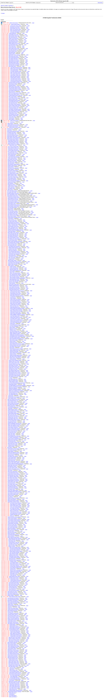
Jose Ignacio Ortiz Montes (14, 32)
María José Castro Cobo (12, 414)
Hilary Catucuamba (12, 257)
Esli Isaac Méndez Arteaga (14, 671)
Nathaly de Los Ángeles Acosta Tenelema (16, 390)
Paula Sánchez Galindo (13, 83)
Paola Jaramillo (10, 208)
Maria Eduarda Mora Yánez (14, 279)
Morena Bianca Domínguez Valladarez (16, 295)
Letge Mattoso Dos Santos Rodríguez (14, 238)
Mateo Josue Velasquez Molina (15, 29)
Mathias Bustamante (11, 405)
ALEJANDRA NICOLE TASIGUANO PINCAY (17, 336)
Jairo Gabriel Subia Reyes (13, 58)
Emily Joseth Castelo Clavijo (15, 73)
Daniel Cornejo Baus (11, 533)
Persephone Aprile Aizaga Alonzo (15, 559)
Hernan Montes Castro (12, 203)
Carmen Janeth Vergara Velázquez (15, 252)
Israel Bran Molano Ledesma (13, 614)
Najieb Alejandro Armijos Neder (14, 576)
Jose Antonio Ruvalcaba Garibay (15, 548)
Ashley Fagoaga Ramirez (12, 157)
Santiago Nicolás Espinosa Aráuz (13, 619)
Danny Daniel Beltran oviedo (12, 194)
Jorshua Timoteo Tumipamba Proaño (14, 438)
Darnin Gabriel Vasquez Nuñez (14, 48)
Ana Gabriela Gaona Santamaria (14, 246)
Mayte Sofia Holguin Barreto (12, 190)
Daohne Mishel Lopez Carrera (13, 481)
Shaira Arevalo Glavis (11, 482)
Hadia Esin (10, 606)
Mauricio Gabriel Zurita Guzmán (13, 410)
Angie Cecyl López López (12, 524)
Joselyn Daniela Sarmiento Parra (15, 270)
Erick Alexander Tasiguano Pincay (16, 81)
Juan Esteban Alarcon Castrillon (15, 513)
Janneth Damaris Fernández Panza (14, 217)
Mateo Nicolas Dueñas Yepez (13, 494)
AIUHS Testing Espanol (14, 22)
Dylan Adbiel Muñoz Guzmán (13, 228)
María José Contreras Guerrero (14, 639)
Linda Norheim (11, 694)
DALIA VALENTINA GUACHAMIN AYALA (17, 338)
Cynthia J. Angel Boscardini (13, 224)
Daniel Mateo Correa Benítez (13, 600)
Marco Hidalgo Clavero (12, 398)
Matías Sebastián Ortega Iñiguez (13, 537)
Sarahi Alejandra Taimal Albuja (13, 523)
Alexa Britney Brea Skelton (12, 477)
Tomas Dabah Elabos (14, 676)
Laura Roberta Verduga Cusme (14, 90)
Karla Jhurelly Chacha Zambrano (14, 104)
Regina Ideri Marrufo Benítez (15, 76)
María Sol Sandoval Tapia (13, 380)
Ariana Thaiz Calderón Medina (13, 490)
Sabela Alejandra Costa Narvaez (13, 480)
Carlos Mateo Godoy (12, 66)
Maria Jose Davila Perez (14, 510)
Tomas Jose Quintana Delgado (15, 506)
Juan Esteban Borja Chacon (14, 101)
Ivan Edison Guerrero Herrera (15, 337)
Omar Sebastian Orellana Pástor (15, 567)
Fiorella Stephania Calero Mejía (15, 580)
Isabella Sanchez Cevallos (12, 185)
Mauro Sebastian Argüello (14, 553)
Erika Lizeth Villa (12, 91)
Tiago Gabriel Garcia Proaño (15, 509)
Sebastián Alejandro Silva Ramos (14, 82)
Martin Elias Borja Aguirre (12, 532)
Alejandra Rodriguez (12, 85)
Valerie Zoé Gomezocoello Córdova (15, 92)
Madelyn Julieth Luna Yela (12, 264)
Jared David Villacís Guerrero (13, 152)
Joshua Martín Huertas (13, 384)
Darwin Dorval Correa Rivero (13, 656)
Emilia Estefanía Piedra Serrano (13, 448)
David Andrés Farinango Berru (13, 622)
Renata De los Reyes (11, 184)
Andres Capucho (11, 265)
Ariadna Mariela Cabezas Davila (12, 195)
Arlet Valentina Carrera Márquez (13, 214)
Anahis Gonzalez (13, 341)
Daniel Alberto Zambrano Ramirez (13, 501)
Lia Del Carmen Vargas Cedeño (15, 25)
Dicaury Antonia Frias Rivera (13, 654)
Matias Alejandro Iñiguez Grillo (14, 35)
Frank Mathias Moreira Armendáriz (16, 309)
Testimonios (11, 5)
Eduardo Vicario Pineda (12, 160)
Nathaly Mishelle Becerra (13, 42)
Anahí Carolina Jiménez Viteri (14, 362)
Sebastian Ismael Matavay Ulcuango (15, 386)
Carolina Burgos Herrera (14, 578)
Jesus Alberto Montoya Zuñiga (14, 687)
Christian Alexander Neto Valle (13, 233)
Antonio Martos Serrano (12, 620)
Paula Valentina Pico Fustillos (15, 504)
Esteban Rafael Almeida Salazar (13, 413)
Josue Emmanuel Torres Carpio (15, 275)
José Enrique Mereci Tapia (11, 133)
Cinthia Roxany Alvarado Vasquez (14, 197)
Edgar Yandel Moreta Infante (15, 30)
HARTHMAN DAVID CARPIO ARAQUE (14, 491)
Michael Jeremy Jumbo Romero (15, 357)
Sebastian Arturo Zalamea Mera (15, 571)
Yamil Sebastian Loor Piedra (14, 114)
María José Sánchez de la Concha (14, 399)
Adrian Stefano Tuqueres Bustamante (13, 137)
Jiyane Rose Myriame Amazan (15, 80)
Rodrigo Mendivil (11, 166)
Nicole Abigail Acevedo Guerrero (14, 100)
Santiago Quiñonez (13, 353)
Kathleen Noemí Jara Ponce (13, 417)
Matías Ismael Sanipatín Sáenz (13, 529)
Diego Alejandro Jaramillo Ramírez (14, 164)
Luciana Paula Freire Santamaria (13, 156)
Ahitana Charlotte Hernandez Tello (14, 461)
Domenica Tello (10, 611)
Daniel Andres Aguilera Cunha (13, 662)
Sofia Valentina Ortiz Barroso (13, 236)
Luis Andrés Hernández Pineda (15, 71)
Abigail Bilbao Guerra (13, 573)
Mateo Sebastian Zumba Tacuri (14, 371)
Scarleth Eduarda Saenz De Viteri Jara (15, 95)
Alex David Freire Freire (13, 102)
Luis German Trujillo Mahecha (13, 437)
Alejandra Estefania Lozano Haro (13, 193)
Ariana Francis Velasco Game (13, 176)
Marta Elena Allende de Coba (13, 657)
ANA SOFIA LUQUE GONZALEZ (15, 356)
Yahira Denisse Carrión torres (13, 149)
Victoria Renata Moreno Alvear (13, 472)
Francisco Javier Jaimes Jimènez (14, 462)
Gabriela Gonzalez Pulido (13, 554)
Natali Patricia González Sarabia (14, 681)
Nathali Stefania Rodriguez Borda (16, 634)
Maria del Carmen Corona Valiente (15, 637)
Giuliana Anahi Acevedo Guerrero (13, 124)
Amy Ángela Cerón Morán (14, 508)
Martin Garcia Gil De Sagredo (15, 303)
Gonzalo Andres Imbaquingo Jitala (16, 566)
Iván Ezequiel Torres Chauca (15, 291)
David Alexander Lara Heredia (14, 64)
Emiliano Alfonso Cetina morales (14, 127)
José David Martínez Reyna (14, 629)
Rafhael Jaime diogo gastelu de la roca (17, 290)
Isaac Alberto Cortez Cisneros (15, 346)
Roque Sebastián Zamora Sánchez (14, 204)
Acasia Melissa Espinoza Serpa (14, 97)
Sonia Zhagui (9, 447)
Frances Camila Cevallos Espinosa (14, 428)
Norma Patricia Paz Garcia (12, 591)
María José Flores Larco (14, 305)
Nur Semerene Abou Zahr (12, 245)
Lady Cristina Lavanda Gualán (13, 146)
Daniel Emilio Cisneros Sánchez (14, 54)
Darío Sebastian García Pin (15, 581)
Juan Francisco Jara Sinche (13, 256)
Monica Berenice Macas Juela (15, 563)
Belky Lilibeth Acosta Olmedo (15, 633)
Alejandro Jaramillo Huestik (13, 115)
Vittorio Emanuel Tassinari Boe (13, 609)
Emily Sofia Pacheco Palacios (14, 590)
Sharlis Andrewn (10, 451)
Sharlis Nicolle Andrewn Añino (13, 487)
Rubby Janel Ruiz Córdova (12, 175)
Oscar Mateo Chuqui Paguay (13, 652)
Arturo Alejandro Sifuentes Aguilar (14, 87)
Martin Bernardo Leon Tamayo (13, 475)
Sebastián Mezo (13, 568)
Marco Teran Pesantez (13, 96)
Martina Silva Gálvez (11, 434)
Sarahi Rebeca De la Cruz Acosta (14, 374)
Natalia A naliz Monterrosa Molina (14, 429)
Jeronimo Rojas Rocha (13, 586)
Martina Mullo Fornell (13, 145)
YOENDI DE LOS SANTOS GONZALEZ (17, 334)
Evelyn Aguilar (12, 271)
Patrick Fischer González (12, 518)
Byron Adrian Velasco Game (13, 484)
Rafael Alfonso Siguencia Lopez (13, 649)
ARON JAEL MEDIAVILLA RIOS (13, 425)
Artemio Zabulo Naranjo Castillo (15, 505)
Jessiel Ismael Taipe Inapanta (14, 280)
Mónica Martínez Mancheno (12, 642)
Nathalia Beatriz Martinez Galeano (14, 419)
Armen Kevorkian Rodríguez (13, 525)
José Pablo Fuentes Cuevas (15, 318)
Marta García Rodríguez (13, 250)
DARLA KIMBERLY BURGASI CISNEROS (17, 314)
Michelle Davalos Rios (12, 441)
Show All (2, 5)
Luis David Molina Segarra (12, 207)
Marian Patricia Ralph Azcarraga (13, 594)
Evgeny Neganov (13, 298)
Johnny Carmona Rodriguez (15, 632)
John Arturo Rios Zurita (12, 432)
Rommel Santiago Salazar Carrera (14, 605)
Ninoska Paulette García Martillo (13, 403)
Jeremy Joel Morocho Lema (13, 227)
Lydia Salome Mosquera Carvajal (16, 67)
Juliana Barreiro (10, 218)
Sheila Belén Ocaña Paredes (14, 556)
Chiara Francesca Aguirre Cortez (15, 511)
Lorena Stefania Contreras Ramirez (14, 520)
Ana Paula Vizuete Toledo (12, 221)
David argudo (12, 347)
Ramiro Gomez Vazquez (12, 216)
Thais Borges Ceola (11, 489)
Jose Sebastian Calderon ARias (13, 476)
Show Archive (100, 2)
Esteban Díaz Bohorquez (12, 179)
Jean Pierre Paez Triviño (12, 544)
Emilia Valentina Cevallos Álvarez (14, 202)
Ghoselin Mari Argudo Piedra (14, 582)
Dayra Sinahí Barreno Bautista (14, 57)
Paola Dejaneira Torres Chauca (15, 293)
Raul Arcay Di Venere (13, 328)
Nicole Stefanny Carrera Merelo (13, 651)
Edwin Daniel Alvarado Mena (13, 592)
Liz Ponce (10, 377)
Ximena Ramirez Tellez (12, 648)
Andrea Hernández (13, 358)
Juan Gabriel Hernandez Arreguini (13, 653)
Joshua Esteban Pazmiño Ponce (13, 150)
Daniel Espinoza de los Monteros (13, 138)
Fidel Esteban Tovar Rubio (13, 365)
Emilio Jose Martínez (12, 696)
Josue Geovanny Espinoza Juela (13, 442)
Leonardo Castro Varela (13, 248)
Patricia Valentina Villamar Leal (13, 147)
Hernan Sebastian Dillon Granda (14, 596)
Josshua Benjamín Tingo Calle (13, 542)
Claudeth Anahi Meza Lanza (15, 514)
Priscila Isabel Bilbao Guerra (13, 647)
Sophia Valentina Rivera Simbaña (15, 352)
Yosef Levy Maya (13, 667)
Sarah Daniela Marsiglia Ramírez (13, 534)
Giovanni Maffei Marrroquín (15, 677)
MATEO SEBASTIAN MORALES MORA (17, 308)
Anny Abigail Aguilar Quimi (13, 394)
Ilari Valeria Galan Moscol (13, 49)
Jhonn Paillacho (11, 119)
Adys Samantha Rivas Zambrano (15, 274)
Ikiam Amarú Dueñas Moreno (14, 111)
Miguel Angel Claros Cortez (12, 443)
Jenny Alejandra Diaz (11, 155)
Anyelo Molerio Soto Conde (13, 34)
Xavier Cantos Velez (12, 116)
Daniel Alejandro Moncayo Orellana (15, 372)
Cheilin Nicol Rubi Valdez (14, 351)
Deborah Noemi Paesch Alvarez (13, 396)
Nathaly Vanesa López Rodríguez (16, 68)
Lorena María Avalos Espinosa (15, 78)
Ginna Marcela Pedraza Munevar (15, 673)
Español (6, 5)
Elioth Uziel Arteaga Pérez (12, 243)
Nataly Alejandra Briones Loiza (13, 400)
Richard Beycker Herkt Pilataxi (14, 288)
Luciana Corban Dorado (12, 457)
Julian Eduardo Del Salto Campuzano (14, 538)
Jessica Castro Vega (12, 47)
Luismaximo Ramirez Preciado (13, 142)
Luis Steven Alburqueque (14, 326)
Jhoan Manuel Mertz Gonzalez (14, 682)
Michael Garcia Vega (11, 460)
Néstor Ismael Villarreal (12, 499)
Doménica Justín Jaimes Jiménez (14, 468)
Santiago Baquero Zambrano (15, 77)
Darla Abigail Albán (12, 52)
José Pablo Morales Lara (13, 379)
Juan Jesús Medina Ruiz (12, 420)
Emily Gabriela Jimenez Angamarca (15, 110)
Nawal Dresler (12, 668)
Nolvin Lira (12, 515)
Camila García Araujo (13, 342)
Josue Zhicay (9, 129)
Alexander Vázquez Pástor (14, 577)
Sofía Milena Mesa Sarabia (13, 40)
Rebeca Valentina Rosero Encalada (16, 310)
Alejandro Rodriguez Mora (12, 658)
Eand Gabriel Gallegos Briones (13, 140)
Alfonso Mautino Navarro (13, 39)
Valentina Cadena (12, 53)
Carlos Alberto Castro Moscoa (14, 59)
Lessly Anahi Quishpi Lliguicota (15, 322)
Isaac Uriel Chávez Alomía (12, 240)
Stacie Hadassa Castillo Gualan (13, 492)
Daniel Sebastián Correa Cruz (13, 198)
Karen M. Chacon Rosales (13, 281)
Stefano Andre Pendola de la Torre (16, 317)
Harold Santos (12, 323)
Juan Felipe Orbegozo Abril (15, 315)
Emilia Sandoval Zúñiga (12, 178)
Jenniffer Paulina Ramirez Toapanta (15, 88)
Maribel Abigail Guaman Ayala (13, 141)
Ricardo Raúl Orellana (12, 231)
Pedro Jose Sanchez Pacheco (14, 106)
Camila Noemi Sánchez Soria (15, 312)
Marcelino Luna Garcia (12, 171)
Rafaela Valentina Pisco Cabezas (14, 143)
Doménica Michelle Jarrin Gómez (14, 539)
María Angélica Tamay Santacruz (13, 232)
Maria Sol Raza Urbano (12, 485)
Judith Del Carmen (11, 446)
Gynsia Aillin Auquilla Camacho (15, 324)
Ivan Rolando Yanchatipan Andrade (15, 109)
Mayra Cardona (12, 327)
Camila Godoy (10, 395)
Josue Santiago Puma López (14, 286)
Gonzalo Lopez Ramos (12, 181)
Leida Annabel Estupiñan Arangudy (15, 672)
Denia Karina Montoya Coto (15, 307)
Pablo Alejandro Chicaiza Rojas (13, 226)
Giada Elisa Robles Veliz (14, 269)
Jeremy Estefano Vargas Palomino (15, 105)
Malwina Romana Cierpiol (12, 174)
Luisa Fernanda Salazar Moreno (14, 251)
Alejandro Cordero (13, 561)
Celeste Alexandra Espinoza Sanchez (16, 348)
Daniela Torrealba (11, 595)
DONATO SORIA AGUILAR (14, 285)
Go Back (3, 13)
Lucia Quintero (11, 680)
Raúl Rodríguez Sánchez (12, 466)
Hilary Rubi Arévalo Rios (13, 37)
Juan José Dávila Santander (14, 552)
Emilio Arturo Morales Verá (13, 107)
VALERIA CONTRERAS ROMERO (15, 389)
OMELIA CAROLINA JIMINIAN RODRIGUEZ (15, 463)
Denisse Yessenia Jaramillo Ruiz (13, 618)
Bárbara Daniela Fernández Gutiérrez (16, 551)
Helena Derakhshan (12, 33)
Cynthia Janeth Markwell (14, 267)
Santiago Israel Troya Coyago (14, 361)
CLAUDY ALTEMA (13, 266)
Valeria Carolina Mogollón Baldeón (13, 601)
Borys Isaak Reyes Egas (12, 151)
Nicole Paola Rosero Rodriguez (14, 63)
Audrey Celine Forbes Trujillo (13, 661)
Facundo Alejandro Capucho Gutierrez (14, 261)
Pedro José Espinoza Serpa (15, 72)
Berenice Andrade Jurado (13, 99)
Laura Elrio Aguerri (11, 530)
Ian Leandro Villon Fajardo (11, 192)
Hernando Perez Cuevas (12, 422)
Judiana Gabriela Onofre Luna (15, 350)
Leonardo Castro (11, 259)
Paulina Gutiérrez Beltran (15, 24)
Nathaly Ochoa (10, 604)
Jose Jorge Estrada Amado (15, 675)
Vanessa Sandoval (11, 535)
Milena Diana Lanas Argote (13, 56)
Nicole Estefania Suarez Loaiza (14, 366)
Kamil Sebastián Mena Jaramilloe (13, 242)
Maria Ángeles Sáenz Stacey (15, 685)
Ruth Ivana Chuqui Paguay (13, 585)
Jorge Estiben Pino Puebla (12, 603)
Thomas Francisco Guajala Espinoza (16, 319)
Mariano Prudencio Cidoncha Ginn (15, 638)
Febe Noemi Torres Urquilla (12, 161)
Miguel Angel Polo (12, 558)
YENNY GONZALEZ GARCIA (15, 333)
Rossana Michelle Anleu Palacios (15, 678)
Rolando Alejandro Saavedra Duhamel (15, 690)
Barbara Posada (10, 209)
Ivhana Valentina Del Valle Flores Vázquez (17, 343)
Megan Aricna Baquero (12, 528)
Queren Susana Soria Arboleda (15, 299)
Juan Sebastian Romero (14, 562)
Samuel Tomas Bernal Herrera (14, 391)
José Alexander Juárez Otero (13, 212)
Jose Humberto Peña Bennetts (13, 613)
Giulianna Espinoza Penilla (12, 444)
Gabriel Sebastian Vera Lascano (14, 43)
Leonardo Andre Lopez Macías (15, 304)
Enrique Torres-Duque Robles (13, 608)
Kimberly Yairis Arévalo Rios (14, 38)
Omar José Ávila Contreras (12, 200)
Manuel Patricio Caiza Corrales (14, 86)
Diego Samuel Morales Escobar (13, 237)
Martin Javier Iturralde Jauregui (15, 547)
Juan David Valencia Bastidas (15, 549)
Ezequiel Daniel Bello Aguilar (15, 630)
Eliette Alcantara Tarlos (14, 670)
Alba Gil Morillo (10, 123)
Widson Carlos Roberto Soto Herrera (14, 424)
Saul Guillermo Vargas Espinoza (13, 623)
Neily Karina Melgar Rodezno (15, 300)
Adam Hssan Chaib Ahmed (12, 471)
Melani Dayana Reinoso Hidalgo (13, 500)
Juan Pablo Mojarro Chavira (13, 666)
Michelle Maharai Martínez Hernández (14, 691)
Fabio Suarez (10, 470)
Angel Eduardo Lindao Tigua (13, 418)
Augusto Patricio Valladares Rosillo (15, 360)
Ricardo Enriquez (10, 128)
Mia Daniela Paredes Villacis (14, 62)
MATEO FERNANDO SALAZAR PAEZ (14, 423)
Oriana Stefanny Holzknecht (13, 427)
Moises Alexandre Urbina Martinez (14, 180)
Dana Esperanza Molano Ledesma (14, 615)
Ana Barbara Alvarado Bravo (13, 486)
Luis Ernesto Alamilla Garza (14, 331)
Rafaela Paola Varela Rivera (13, 439)
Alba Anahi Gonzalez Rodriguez (13, 415)
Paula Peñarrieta (12, 283)
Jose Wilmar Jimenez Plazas (13, 543)
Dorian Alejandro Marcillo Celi (13, 644)
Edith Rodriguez (10, 183)
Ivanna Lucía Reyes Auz (12, 219)
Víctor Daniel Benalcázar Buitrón (13, 599)
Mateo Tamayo (10, 189)
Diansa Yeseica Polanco (12, 643)
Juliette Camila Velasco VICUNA (15, 332)
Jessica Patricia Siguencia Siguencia (14, 519)
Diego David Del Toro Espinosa (13, 222)
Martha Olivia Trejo (12, 692)
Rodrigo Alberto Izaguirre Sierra (15, 627)
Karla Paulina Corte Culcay (12, 159)
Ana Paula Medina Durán (13, 587)
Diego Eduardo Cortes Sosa (15, 28)
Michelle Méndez (12, 624)
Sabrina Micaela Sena (13, 689)
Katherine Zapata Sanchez (12, 165)
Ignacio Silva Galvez (11, 433)
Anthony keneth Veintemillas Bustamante (15, 241)
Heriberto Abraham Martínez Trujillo (15, 247)
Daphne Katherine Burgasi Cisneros (14, 223)
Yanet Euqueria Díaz (12, 255)
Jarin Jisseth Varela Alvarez (12, 527)
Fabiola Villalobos (11, 169)
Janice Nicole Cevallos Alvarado (14, 375)
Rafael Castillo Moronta (12, 154)
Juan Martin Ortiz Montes (11, 132)
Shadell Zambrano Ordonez (12, 409)
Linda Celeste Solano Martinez (13, 170)
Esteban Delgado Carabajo (13, 381)
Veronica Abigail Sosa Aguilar (14, 628)
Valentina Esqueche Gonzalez (13, 199)
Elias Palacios (10, 496)
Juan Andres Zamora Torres (12, 213)
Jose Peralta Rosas (12, 695)
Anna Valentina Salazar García (14, 370)
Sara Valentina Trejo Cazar (13, 376)
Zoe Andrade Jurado (11, 188)
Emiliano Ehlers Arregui (12, 458)
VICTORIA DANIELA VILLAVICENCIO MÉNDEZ (17, 385)
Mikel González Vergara (12, 260)
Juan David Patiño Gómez (13, 44)
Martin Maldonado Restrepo (12, 610)
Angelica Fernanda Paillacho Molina (16, 355)
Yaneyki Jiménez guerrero (12, 401)
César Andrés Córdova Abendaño (14, 262)
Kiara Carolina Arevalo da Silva (13, 663)
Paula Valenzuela (13, 575)
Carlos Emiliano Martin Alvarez (14, 686)
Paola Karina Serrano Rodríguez (13, 453)
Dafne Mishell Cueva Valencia (14, 61)
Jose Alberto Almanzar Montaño (14, 557)
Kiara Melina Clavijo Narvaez (13, 456)
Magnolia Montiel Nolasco (14, 625)
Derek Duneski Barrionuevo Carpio (13, 131)
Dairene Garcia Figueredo (14, 572)
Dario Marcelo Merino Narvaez (13, 404)
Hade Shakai (10, 408)
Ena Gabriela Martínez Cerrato (13, 173)
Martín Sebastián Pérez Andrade (13, 646)
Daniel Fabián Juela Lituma (12, 465)
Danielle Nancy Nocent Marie (14, 367)
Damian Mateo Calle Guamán (12, 136)
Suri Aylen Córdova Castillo (12, 467)
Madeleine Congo (13, 329)
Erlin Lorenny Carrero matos (14, 284)
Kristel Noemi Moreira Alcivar (14, 289)
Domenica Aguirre (11, 495)
